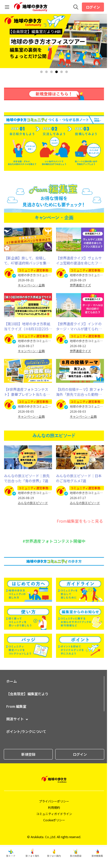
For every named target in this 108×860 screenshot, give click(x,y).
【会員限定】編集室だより (27, 693)
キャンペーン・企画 (31, 285)
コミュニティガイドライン (54, 814)
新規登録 (28, 754)
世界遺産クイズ (80, 285)
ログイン (93, 7)
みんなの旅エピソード (33, 503)
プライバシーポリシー (54, 801)
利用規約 (54, 807)
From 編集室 (16, 706)
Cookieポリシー (54, 820)
